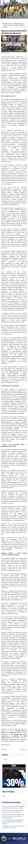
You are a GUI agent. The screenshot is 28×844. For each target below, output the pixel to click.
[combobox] (9, 759)
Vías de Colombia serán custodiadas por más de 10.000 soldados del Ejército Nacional (13, 821)
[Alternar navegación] (4, 796)
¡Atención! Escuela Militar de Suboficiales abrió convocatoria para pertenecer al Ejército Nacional (13, 816)
